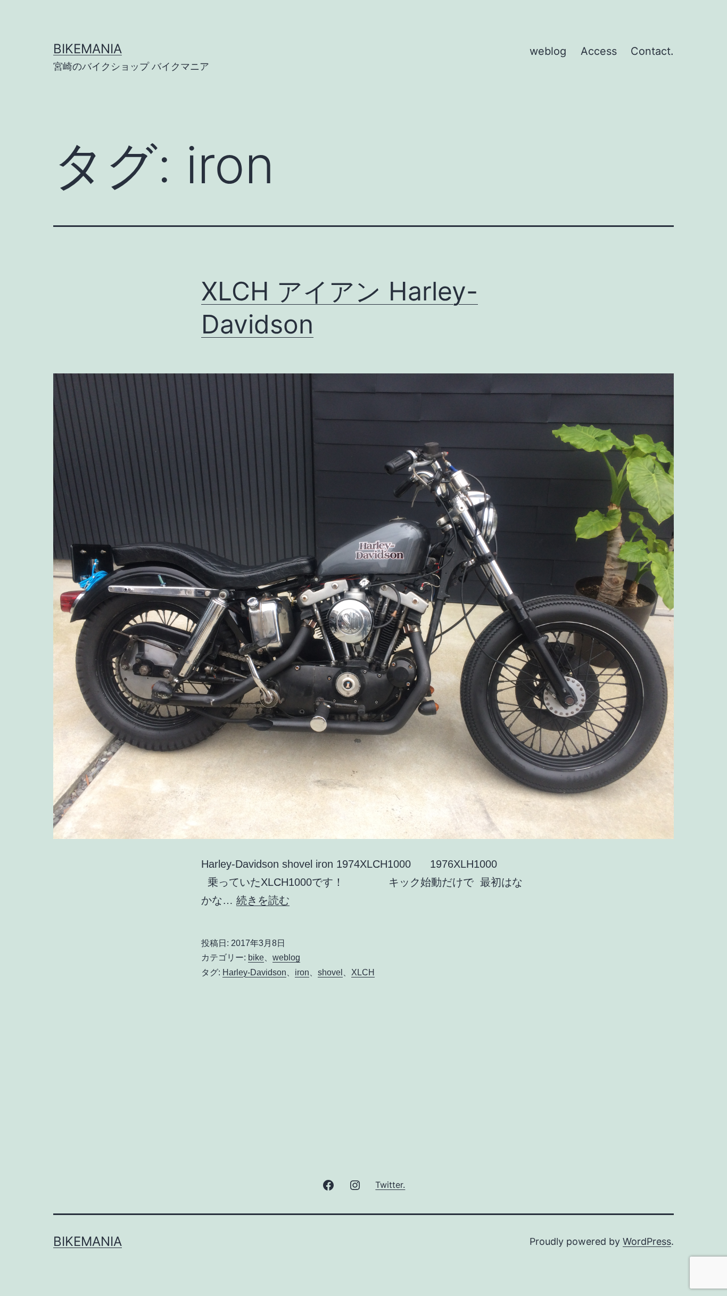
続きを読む (263, 900)
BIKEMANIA (87, 48)
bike (256, 957)
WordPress (647, 1241)
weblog (548, 51)
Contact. (652, 51)
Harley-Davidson (254, 972)
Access (599, 51)
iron (302, 972)
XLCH (363, 972)
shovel (330, 972)
